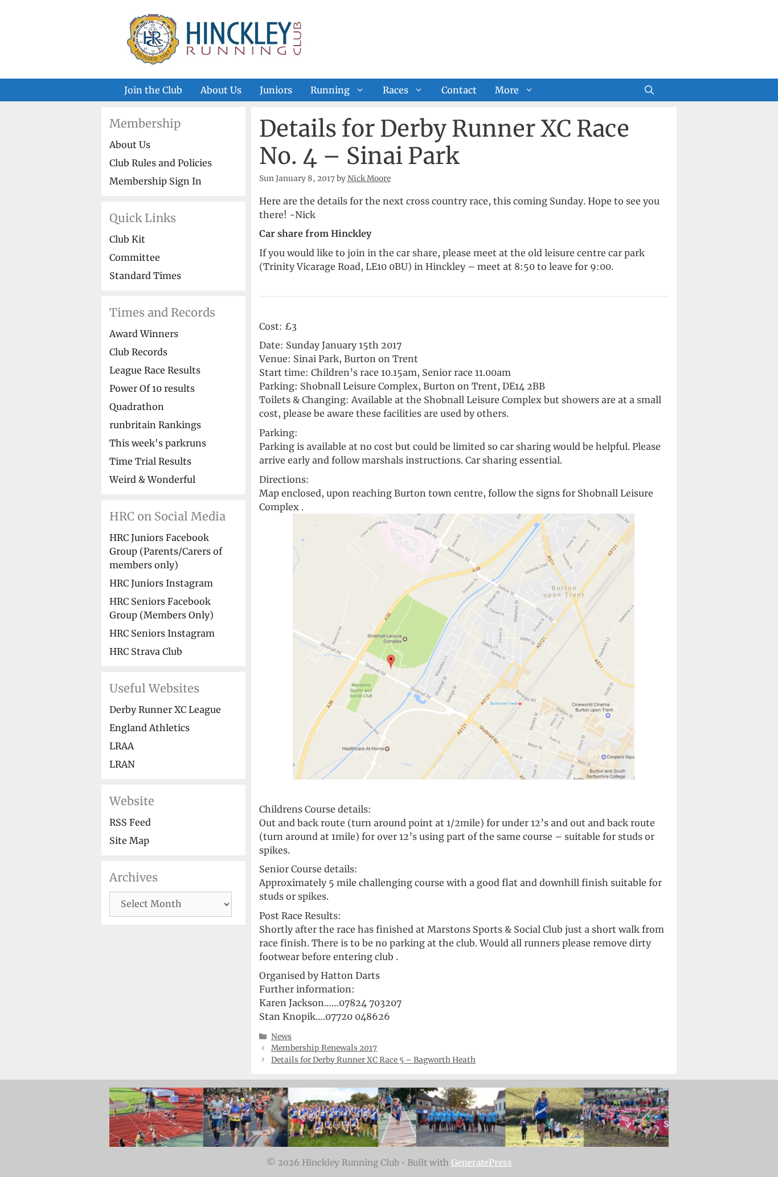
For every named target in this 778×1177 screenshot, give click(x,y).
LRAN (122, 764)
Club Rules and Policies (160, 163)
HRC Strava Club (145, 651)
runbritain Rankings (155, 424)
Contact (459, 90)
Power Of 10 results (152, 388)
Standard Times (145, 275)
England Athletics (149, 727)
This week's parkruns (157, 443)
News (281, 1036)
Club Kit (127, 239)
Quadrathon (136, 406)
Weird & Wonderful (152, 479)
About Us (220, 90)
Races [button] (395, 90)
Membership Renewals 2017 (324, 1048)
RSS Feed (130, 822)
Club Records (138, 352)
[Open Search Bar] (649, 90)
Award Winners (143, 333)
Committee (134, 257)
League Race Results (154, 370)
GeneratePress (481, 1162)
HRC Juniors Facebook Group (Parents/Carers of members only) (165, 551)
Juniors (276, 90)
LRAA (121, 746)
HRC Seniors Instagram (162, 633)
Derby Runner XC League (165, 709)
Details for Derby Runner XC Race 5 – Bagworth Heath (373, 1060)
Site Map (129, 840)
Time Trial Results (150, 461)
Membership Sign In (155, 181)
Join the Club (153, 90)
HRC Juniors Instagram (161, 583)
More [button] (507, 90)
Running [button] (330, 90)
